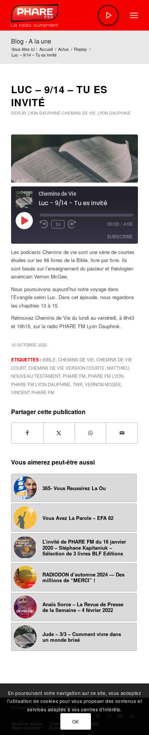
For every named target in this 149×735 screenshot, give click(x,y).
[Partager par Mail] (121, 433)
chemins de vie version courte (66, 368)
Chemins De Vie (76, 359)
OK (75, 721)
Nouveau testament (35, 376)
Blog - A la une (31, 41)
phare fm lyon (105, 376)
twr (78, 384)
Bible (49, 359)
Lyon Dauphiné (44, 113)
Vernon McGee (103, 384)
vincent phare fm (32, 392)
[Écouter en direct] (108, 15)
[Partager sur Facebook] (27, 433)
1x (57, 224)
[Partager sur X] (59, 433)
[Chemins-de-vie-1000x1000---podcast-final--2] (74, 158)
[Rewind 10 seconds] (44, 224)
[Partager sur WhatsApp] (90, 433)
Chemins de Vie (79, 113)
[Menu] (134, 15)
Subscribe (120, 236)
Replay (19, 113)
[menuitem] (134, 15)
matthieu (118, 368)
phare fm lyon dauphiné (40, 384)
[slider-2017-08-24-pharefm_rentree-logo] (61, 15)
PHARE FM (74, 376)
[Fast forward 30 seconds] (72, 224)
